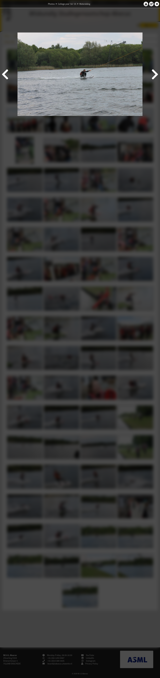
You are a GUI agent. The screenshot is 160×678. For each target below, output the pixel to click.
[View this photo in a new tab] (151, 4)
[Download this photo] (146, 4)
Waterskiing (84, 3)
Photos (51, 3)
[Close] (157, 4)
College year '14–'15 (67, 3)
